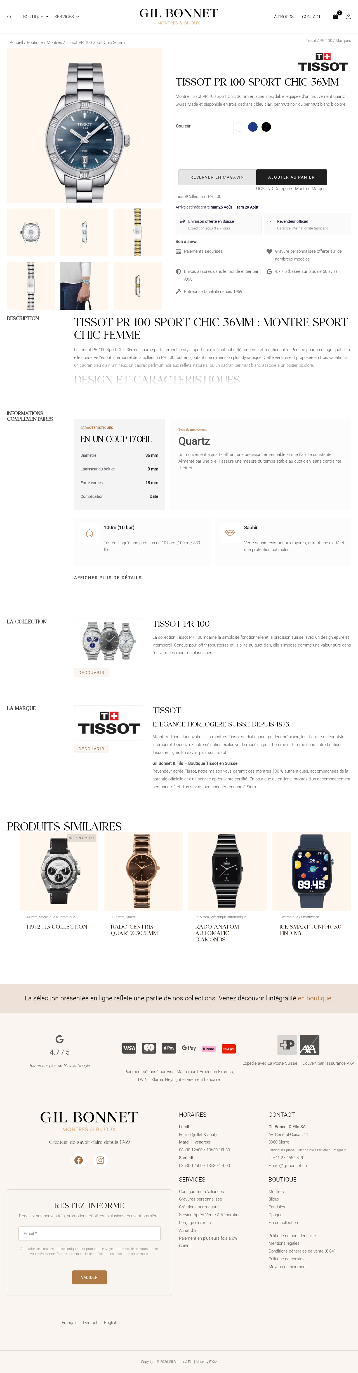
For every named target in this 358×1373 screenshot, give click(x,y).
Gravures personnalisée (200, 1199)
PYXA (213, 1362)
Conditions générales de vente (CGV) (302, 1251)
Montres (54, 42)
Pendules (276, 1206)
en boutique (314, 998)
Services (64, 16)
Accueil (16, 42)
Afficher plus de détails (108, 577)
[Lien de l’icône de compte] (348, 16)
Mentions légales (284, 1243)
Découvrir (92, 672)
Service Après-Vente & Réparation (210, 1214)
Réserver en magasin (217, 177)
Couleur (183, 126)
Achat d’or (188, 1230)
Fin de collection (283, 1222)
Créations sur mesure (199, 1206)
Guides (185, 1245)
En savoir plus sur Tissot (203, 752)
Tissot (311, 40)
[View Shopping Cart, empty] (336, 17)
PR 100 (326, 40)
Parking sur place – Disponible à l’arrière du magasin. (307, 1150)
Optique (275, 1214)
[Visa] (129, 1047)
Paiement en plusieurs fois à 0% (208, 1238)
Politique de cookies (286, 1258)
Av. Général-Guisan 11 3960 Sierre (288, 1134)
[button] (9, 17)
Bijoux (273, 1199)
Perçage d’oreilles (195, 1222)
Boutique (33, 16)
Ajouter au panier (291, 177)
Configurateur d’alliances (201, 1191)
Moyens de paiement (287, 1266)
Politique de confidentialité (292, 1235)
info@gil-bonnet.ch (290, 1165)
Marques (343, 40)
